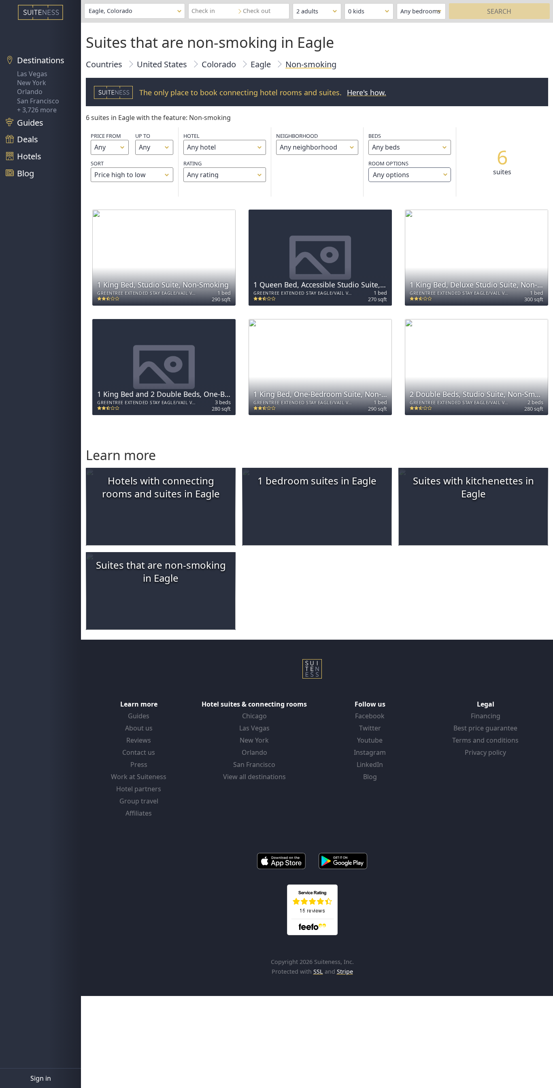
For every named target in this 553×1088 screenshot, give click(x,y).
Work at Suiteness (138, 776)
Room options (388, 169)
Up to (142, 135)
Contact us (138, 752)
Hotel (191, 135)
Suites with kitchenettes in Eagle (473, 487)
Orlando (30, 91)
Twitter (370, 728)
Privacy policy (485, 752)
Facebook (370, 715)
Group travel (138, 801)
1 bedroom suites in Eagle (316, 480)
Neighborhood (297, 135)
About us (139, 728)
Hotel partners (138, 788)
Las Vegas (32, 73)
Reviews (138, 740)
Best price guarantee (485, 728)
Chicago (254, 715)
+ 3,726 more (37, 109)
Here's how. (366, 92)
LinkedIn (370, 764)
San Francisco (38, 100)
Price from (106, 135)
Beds (374, 135)
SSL (318, 971)
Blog (370, 776)
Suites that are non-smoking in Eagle (161, 571)
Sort (97, 163)
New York (31, 82)
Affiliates (138, 813)
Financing (485, 715)
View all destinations (254, 776)
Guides (138, 715)
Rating (192, 163)
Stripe (345, 971)
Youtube (370, 740)
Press (138, 764)
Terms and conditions (485, 740)
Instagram (370, 752)
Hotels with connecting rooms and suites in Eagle (161, 487)
